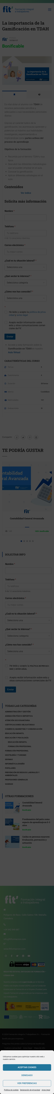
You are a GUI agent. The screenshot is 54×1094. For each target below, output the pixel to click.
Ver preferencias (27, 1083)
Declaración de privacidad (30, 1090)
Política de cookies (11, 1090)
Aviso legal (46, 1090)
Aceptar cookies (27, 1067)
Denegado (27, 1075)
